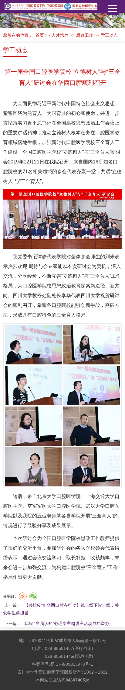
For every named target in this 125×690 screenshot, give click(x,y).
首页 (39, 35)
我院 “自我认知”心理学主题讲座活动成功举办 (66, 623)
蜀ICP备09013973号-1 (71, 664)
